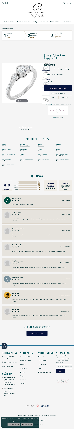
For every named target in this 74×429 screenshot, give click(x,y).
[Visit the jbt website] (33, 406)
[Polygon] (43, 406)
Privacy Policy (29, 418)
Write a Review (36, 333)
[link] (6, 3)
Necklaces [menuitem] (23, 368)
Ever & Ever (41, 146)
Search (9, 37)
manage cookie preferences (18, 421)
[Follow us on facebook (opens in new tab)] (67, 381)
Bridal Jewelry (21, 22)
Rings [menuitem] (22, 376)
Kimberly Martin (18, 229)
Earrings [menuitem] (23, 364)
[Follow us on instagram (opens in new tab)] (58, 381)
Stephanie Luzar (18, 261)
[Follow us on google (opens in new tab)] (62, 381)
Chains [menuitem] (22, 372)
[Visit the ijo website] (27, 406)
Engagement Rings (8, 28)
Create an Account (44, 372)
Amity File (15, 293)
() (39, 182)
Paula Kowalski (17, 245)
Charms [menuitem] (22, 383)
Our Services (43, 22)
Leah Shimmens (17, 213)
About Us (41, 357)
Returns (65, 97)
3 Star (16, 185)
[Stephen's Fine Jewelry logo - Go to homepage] (37, 11)
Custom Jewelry (9, 22)
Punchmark (40, 424)
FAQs (40, 368)
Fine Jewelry (32, 22)
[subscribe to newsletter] (60, 371)
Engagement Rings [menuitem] (26, 357)
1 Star (16, 189)
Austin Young (16, 198)
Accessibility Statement (49, 415)
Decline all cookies (13, 424)
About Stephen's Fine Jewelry (60, 22)
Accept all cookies (26, 424)
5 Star (16, 182)
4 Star (16, 184)
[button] (3, 3)
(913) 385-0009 (26, 129)
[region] (22, 83)
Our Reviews (42, 364)
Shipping (51, 97)
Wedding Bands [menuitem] (25, 360)
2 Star (16, 187)
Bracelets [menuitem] (23, 380)
